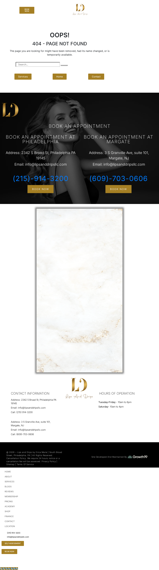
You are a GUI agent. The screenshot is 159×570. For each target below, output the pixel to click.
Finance (9, 516)
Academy (10, 506)
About (8, 476)
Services (9, 481)
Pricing (9, 501)
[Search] (64, 65)
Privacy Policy (49, 461)
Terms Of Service (25, 464)
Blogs (8, 486)
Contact (10, 521)
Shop (7, 511)
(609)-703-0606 (118, 178)
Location (10, 526)
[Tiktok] (5, 5)
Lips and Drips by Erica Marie (32, 452)
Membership (11, 496)
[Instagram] (5, 14)
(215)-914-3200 (40, 178)
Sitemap (10, 464)
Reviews (9, 491)
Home (8, 471)
